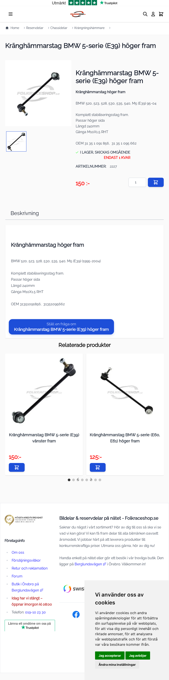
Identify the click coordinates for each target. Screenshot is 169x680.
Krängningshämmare (89, 28)
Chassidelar (58, 28)
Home (15, 28)
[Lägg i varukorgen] (156, 182)
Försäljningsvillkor (26, 560)
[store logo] (78, 14)
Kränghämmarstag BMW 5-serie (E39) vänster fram (44, 437)
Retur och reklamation (30, 568)
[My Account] (153, 14)
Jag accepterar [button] (110, 655)
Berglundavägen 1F (90, 564)
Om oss (18, 552)
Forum (17, 576)
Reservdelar (34, 28)
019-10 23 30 (35, 612)
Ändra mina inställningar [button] (117, 664)
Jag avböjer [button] (138, 655)
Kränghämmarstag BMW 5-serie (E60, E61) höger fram (125, 437)
